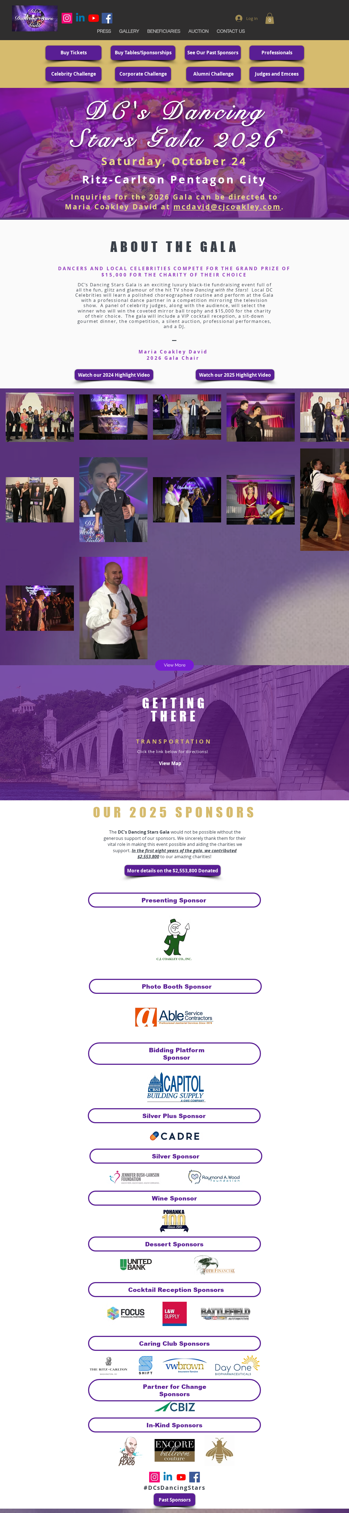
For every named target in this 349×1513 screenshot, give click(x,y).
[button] (269, 18)
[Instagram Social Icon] (67, 18)
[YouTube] (93, 18)
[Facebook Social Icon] (107, 18)
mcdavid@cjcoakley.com (227, 207)
